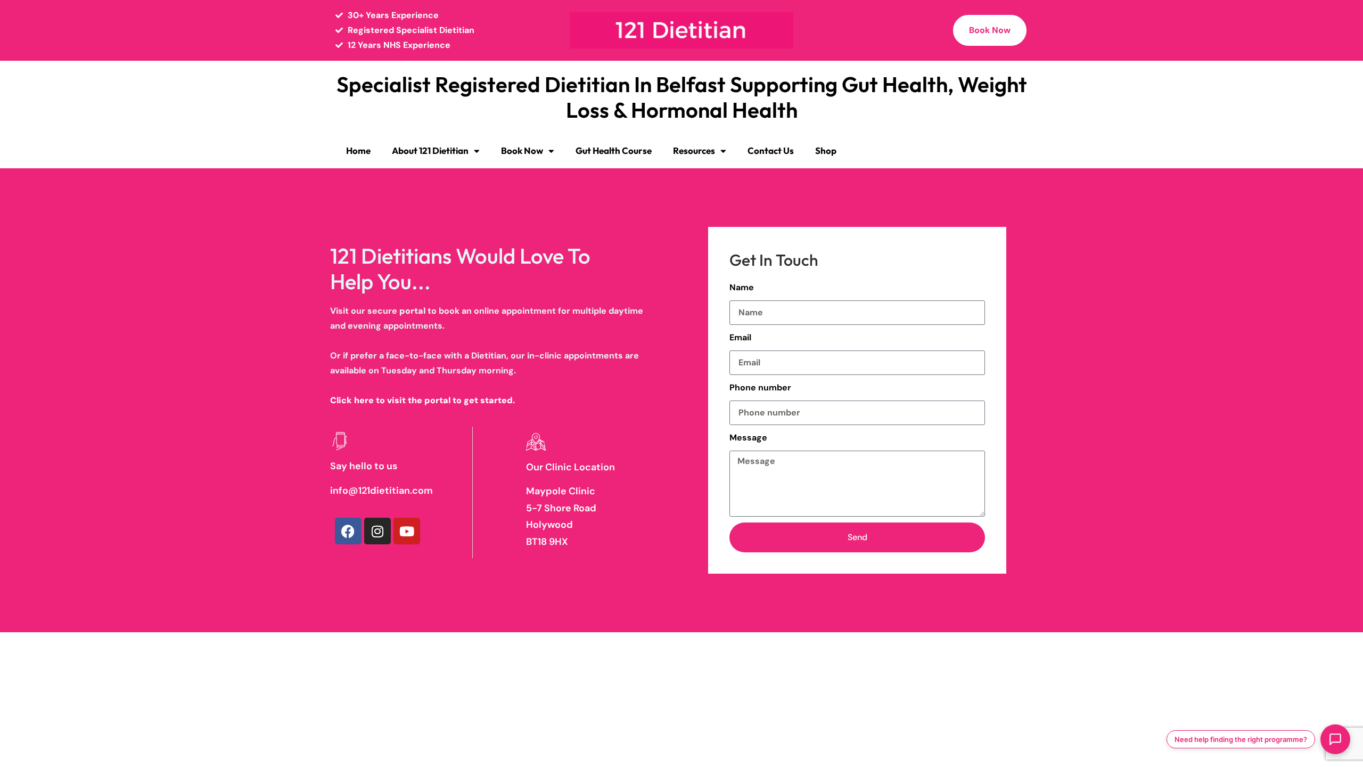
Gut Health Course (614, 150)
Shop (825, 150)
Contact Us (771, 150)
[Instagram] (377, 531)
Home (358, 150)
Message (748, 437)
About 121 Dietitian (430, 150)
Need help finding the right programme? (1241, 739)
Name (741, 287)
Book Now (522, 150)
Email (740, 337)
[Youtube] (406, 531)
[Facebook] (348, 531)
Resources (694, 150)
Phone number (760, 387)
